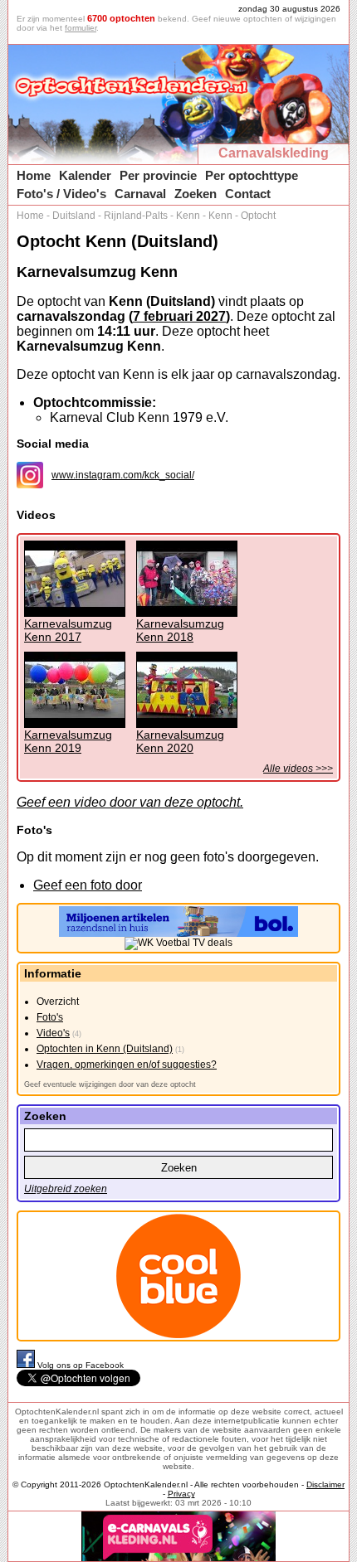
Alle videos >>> (298, 768)
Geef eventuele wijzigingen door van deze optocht (110, 1084)
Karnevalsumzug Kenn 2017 (68, 630)
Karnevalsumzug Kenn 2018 (180, 630)
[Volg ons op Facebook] (27, 1365)
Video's (53, 1033)
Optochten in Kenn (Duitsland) (105, 1049)
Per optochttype (251, 175)
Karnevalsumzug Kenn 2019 (68, 741)
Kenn (188, 215)
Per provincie (158, 175)
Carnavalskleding (273, 153)
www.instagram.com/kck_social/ (122, 475)
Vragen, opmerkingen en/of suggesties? (127, 1064)
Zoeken (195, 194)
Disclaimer (325, 1484)
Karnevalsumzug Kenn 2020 (180, 741)
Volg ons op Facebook (80, 1365)
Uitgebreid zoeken (65, 1189)
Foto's (50, 1017)
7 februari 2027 (179, 316)
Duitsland (73, 215)
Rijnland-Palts (136, 215)
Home (34, 175)
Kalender (85, 175)
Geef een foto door (87, 885)
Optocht (258, 215)
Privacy (181, 1493)
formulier (80, 27)
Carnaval (140, 194)
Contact (248, 194)
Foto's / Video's (61, 194)
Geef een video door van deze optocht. (130, 802)
